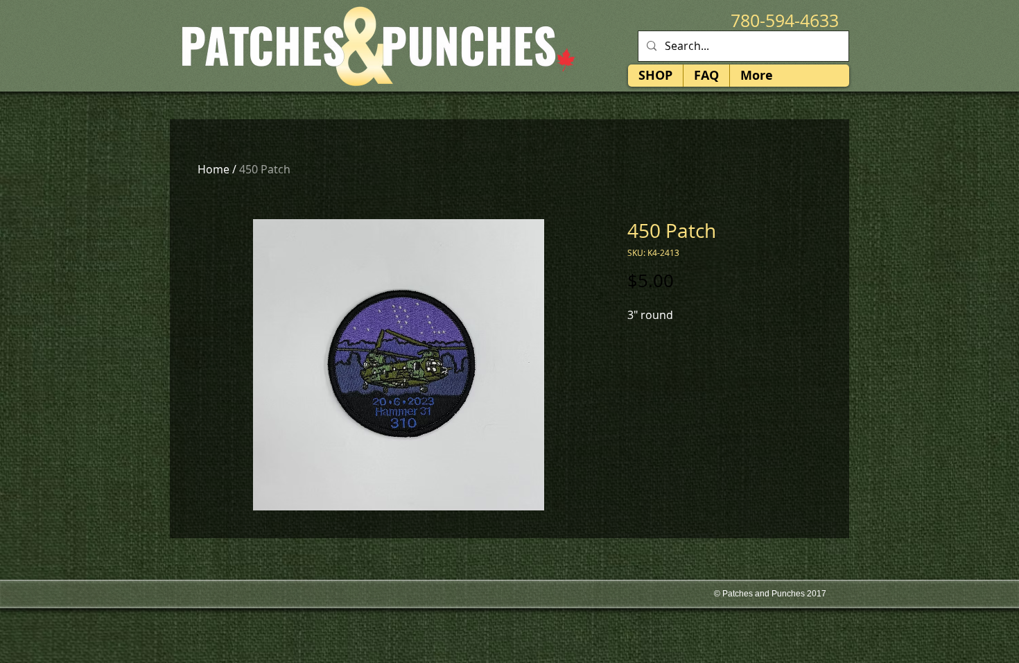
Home (213, 169)
